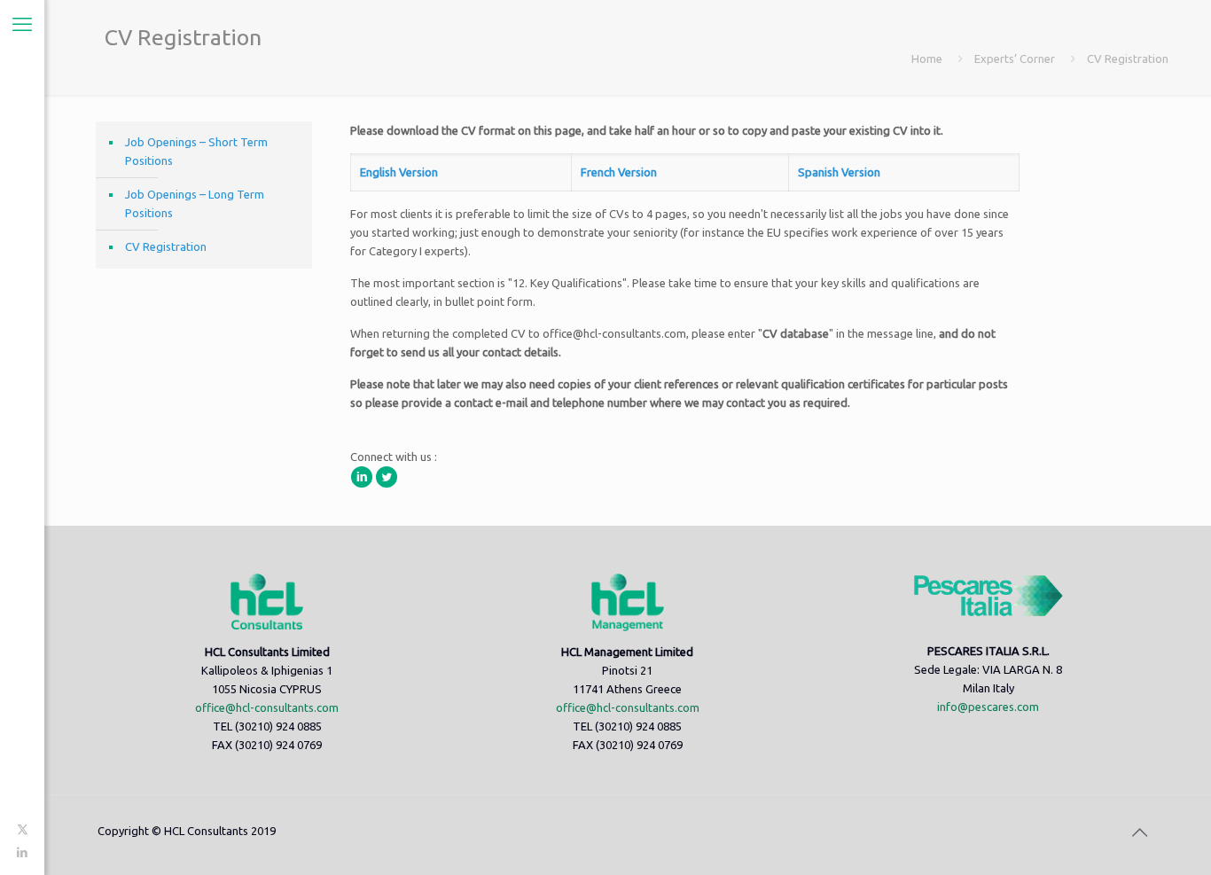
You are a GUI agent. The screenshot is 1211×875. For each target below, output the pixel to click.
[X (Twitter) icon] (22, 829)
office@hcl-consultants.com (267, 707)
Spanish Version (839, 172)
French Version (619, 172)
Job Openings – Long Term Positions (194, 203)
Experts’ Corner (1014, 58)
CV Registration (166, 246)
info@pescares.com (988, 706)
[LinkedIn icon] (22, 852)
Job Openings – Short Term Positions (196, 151)
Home (926, 58)
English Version (399, 172)
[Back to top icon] (1139, 832)
